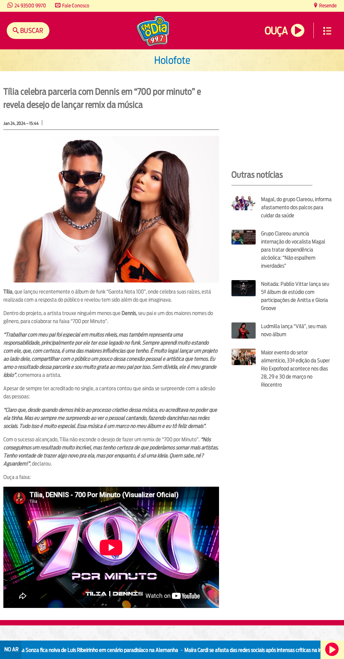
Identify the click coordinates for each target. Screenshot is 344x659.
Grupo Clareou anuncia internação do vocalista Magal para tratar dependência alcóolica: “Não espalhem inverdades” (293, 249)
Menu (327, 31)
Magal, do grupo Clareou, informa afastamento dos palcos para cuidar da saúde (296, 207)
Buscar (31, 30)
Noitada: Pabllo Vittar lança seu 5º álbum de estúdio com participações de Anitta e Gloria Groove (295, 296)
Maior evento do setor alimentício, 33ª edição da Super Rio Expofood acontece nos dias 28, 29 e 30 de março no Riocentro (295, 368)
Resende (327, 5)
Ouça (276, 31)
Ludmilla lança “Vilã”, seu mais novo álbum (294, 330)
